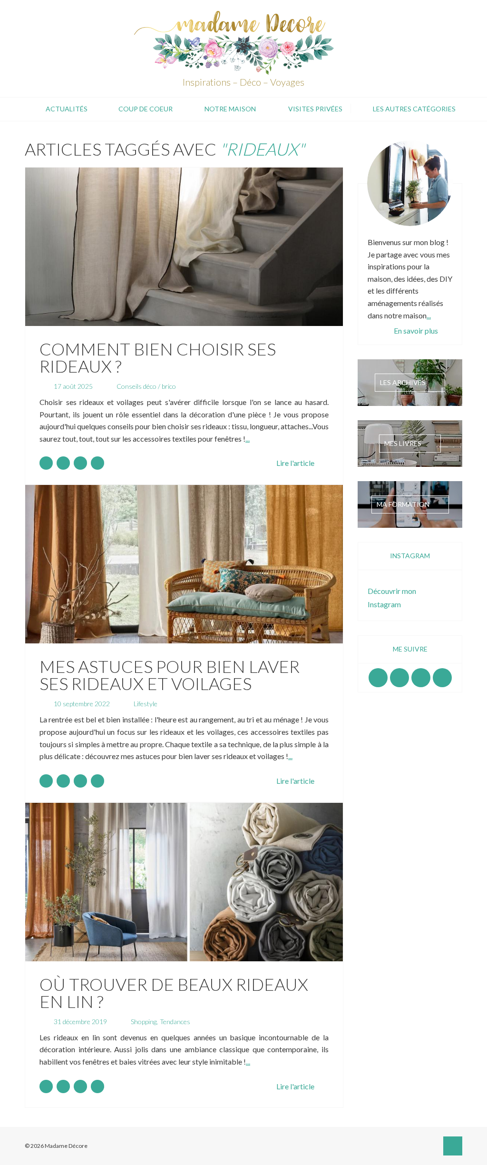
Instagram (399, 677)
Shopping (143, 1021)
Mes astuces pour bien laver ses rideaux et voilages (169, 675)
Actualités (67, 109)
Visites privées (315, 109)
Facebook (378, 677)
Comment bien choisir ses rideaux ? (157, 357)
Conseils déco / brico (146, 386)
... (247, 438)
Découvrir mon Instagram (392, 597)
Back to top (452, 1145)
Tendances (175, 1021)
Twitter (442, 677)
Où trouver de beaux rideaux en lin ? (173, 993)
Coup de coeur (145, 109)
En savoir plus (416, 330)
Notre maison (230, 109)
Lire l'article (295, 462)
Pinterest (420, 677)
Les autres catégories (414, 109)
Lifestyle (145, 704)
